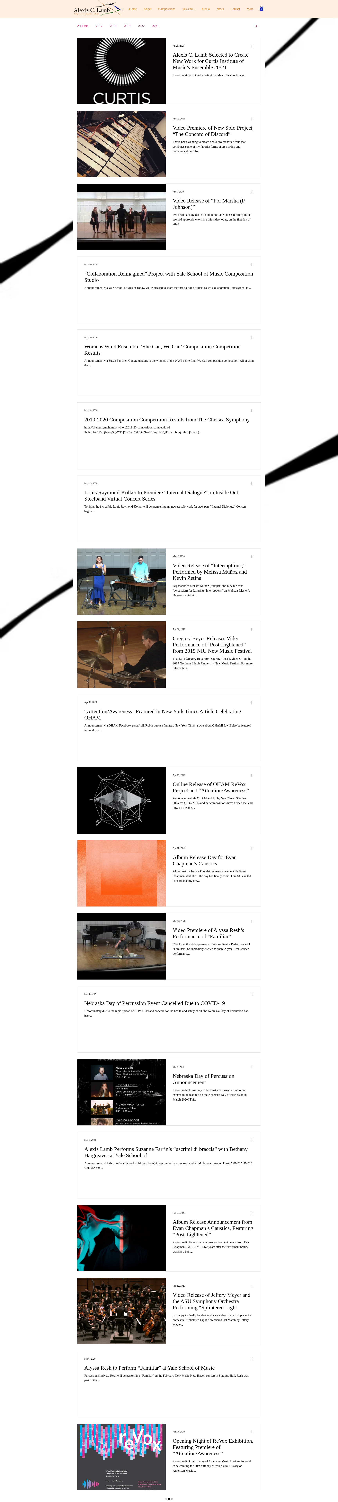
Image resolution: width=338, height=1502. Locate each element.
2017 (99, 25)
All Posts (82, 25)
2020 (141, 25)
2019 (127, 25)
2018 (113, 25)
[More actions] (253, 45)
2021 (155, 25)
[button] (261, 8)
